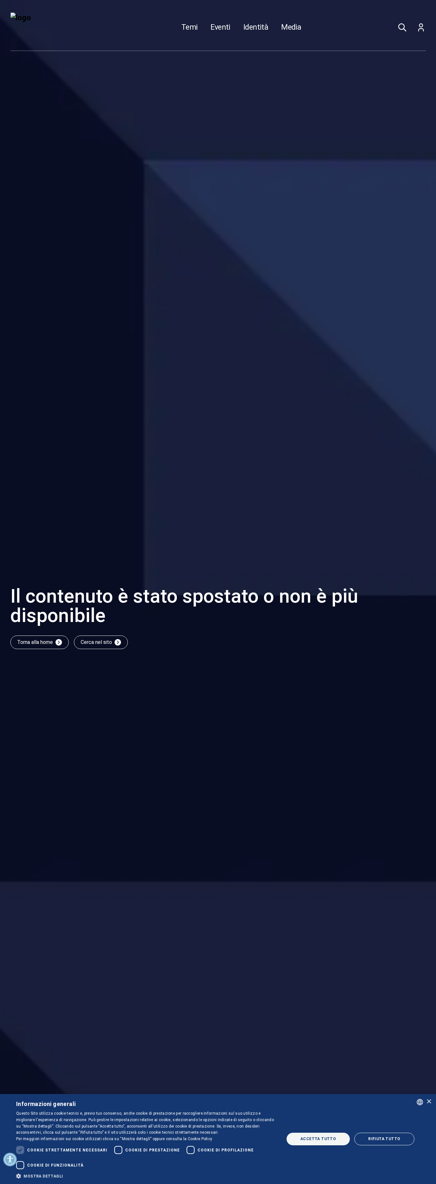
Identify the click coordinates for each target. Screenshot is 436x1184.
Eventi (220, 27)
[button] (146, 1176)
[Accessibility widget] (10, 1159)
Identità (255, 27)
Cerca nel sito (96, 642)
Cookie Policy (200, 1139)
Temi (189, 27)
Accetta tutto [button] (318, 1139)
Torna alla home (35, 642)
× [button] (428, 1101)
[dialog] (218, 1139)
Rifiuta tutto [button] (384, 1139)
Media (291, 27)
